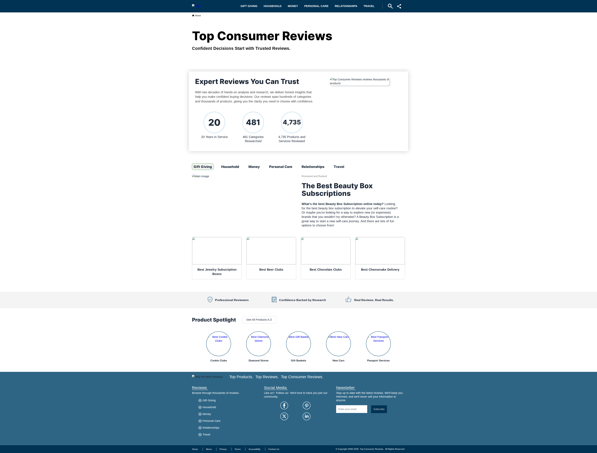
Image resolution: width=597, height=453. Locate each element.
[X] (284, 416)
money (293, 6)
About (209, 449)
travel (369, 6)
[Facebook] (284, 405)
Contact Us (273, 449)
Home (197, 15)
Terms (238, 449)
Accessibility (254, 449)
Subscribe (379, 409)
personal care (316, 6)
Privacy (223, 449)
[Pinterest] (306, 405)
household (273, 6)
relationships (346, 6)
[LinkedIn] (306, 416)
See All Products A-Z (259, 319)
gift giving (249, 6)
